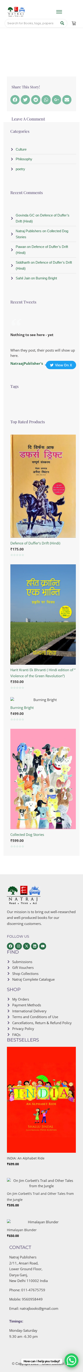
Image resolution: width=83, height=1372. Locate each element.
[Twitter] (25, 99)
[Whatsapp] (46, 99)
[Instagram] (18, 946)
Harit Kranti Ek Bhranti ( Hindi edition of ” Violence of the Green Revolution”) (42, 672)
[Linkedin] (34, 946)
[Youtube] (42, 946)
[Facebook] (15, 99)
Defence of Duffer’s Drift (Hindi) (35, 543)
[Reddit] (35, 99)
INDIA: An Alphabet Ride (25, 1158)
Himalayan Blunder (22, 1230)
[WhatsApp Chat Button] (71, 1360)
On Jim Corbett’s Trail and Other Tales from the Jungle (40, 1196)
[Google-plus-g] (56, 99)
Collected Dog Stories (27, 834)
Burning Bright (22, 707)
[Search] (62, 23)
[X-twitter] (26, 946)
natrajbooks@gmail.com (39, 1308)
